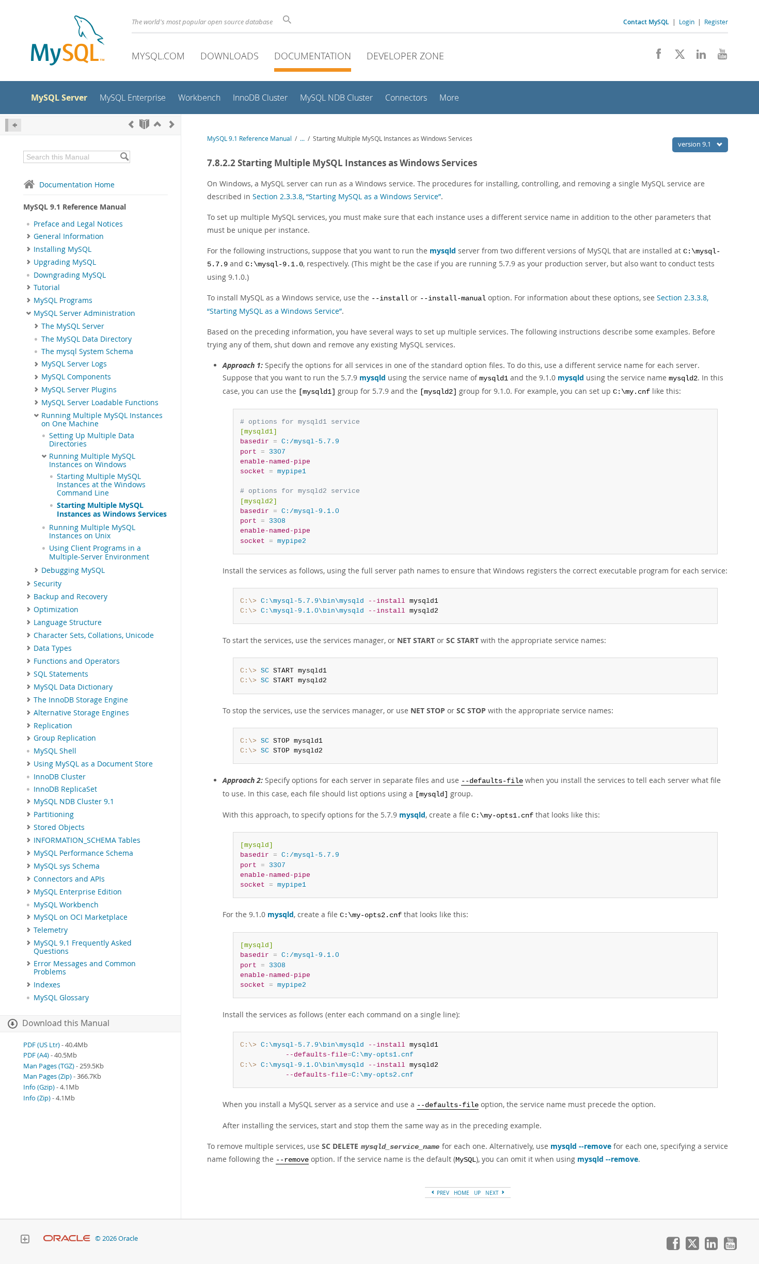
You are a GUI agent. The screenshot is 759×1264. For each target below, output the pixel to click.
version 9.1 (695, 144)
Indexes (47, 984)
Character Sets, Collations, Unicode (94, 635)
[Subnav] (29, 236)
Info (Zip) (37, 1098)
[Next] (172, 124)
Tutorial (47, 287)
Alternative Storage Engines (81, 712)
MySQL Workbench (66, 904)
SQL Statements (61, 674)
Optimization (56, 609)
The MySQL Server (72, 326)
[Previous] (131, 124)
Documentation (312, 56)
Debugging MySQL (73, 570)
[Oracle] (66, 1238)
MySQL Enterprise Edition (78, 892)
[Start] (144, 124)
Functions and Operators (77, 661)
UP (477, 1192)
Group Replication (65, 738)
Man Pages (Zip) (47, 1076)
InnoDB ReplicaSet (65, 789)
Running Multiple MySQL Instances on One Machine (102, 419)
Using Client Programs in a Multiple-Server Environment (99, 552)
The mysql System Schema (87, 351)
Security (47, 583)
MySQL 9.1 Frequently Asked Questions (83, 947)
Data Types (53, 648)
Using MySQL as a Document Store (93, 764)
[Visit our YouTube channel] (718, 56)
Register (716, 22)
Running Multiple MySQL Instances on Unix (92, 531)
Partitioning (54, 814)
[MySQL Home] (67, 41)
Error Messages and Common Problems (85, 968)
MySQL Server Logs (74, 364)
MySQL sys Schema (67, 866)
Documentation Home (77, 184)
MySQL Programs (63, 300)
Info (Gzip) (39, 1087)
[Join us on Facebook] (655, 56)
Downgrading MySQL (70, 275)
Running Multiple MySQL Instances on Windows (92, 460)
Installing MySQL (62, 249)
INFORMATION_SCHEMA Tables (87, 840)
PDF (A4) (36, 1055)
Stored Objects (59, 827)
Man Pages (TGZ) (48, 1066)
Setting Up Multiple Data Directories (91, 440)
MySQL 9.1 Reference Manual (249, 138)
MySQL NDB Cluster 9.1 (74, 801)
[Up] (157, 124)
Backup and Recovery (70, 596)
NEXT (492, 1192)
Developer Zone (405, 56)
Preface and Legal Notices (78, 224)
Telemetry (51, 930)
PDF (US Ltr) (41, 1045)
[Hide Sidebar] (13, 125)
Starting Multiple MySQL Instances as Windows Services (112, 509)
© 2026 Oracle (116, 1238)
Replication (53, 725)
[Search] (124, 157)
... (302, 138)
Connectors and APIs (69, 879)
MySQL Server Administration (84, 313)
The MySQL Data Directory (86, 339)
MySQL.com (158, 56)
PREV (442, 1192)
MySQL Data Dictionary (73, 687)
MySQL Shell (55, 751)
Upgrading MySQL (65, 262)
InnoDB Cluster (60, 776)
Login (686, 22)
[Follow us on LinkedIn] (697, 56)
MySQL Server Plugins (79, 389)
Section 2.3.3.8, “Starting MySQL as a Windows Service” (346, 196)
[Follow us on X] (676, 56)
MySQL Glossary (61, 997)
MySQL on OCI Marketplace (81, 917)
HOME (461, 1192)
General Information (69, 236)
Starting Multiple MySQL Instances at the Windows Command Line (101, 485)
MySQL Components (76, 376)
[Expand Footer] (24, 1240)
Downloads (229, 56)
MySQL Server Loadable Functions (100, 402)
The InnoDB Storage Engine (81, 700)
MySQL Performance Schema (83, 853)
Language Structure (68, 622)
